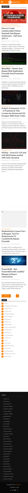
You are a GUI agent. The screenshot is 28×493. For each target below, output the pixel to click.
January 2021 (6, 403)
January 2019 (6, 444)
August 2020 (6, 416)
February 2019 (7, 441)
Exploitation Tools (7, 26)
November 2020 (7, 408)
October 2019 (7, 431)
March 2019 (6, 438)
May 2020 (6, 423)
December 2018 (7, 446)
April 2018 (6, 463)
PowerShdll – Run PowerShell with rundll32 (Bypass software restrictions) (13, 273)
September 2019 (7, 433)
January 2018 (6, 471)
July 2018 (5, 456)
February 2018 (7, 469)
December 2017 (7, 474)
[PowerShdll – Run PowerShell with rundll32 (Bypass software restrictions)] (14, 260)
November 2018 (7, 449)
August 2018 (6, 453)
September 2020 (7, 413)
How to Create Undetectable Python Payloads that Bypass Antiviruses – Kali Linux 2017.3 (12, 33)
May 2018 (6, 461)
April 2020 (6, 426)
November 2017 (7, 476)
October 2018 (7, 451)
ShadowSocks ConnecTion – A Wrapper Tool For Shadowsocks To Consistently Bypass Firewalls (14, 236)
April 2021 (6, 401)
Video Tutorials (16, 26)
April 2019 (6, 436)
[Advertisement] (14, 191)
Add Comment (16, 41)
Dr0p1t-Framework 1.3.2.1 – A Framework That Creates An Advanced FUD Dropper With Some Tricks (13, 112)
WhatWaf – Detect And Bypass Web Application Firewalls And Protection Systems (13, 72)
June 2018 (6, 458)
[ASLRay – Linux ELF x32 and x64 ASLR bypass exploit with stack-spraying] (14, 140)
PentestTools (18, 484)
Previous (6, 296)
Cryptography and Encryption (10, 24)
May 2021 (6, 398)
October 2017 (7, 479)
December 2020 (7, 406)
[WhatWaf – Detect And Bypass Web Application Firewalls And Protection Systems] (14, 58)
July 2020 (5, 418)
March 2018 (6, 466)
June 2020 (6, 421)
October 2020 (7, 411)
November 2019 (7, 428)
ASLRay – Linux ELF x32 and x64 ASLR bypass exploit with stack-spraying (14, 155)
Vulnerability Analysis (7, 66)
